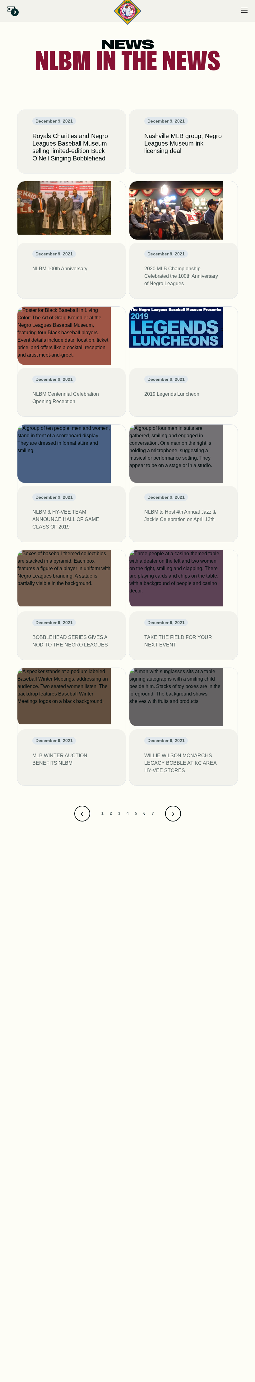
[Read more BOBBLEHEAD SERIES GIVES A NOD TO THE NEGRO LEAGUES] (71, 605)
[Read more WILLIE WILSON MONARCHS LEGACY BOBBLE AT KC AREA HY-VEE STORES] (183, 726)
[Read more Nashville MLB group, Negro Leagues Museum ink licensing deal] (183, 141)
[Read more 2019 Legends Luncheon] (183, 361)
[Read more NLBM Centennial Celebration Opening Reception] (71, 361)
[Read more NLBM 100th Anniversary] (71, 240)
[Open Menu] (244, 10)
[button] (11, 9)
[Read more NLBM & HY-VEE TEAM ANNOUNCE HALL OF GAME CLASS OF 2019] (71, 483)
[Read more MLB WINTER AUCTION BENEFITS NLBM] (71, 726)
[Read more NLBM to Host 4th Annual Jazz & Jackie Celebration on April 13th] (183, 483)
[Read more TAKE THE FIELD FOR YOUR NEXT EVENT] (183, 605)
